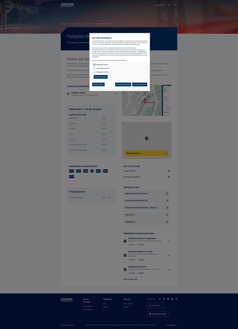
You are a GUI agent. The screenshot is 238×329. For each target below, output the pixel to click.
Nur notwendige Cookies (123, 84)
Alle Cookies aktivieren (139, 84)
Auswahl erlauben (98, 84)
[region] (119, 62)
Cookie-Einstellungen (101, 76)
